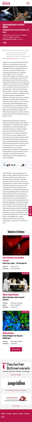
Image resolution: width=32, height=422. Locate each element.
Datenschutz (27, 414)
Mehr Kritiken (16, 349)
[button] (3, 43)
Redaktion (3, 414)
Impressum (21, 414)
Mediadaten (14, 414)
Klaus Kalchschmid (11, 58)
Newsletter (9, 414)
